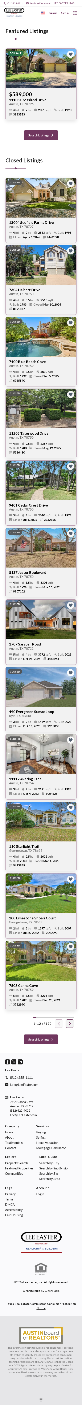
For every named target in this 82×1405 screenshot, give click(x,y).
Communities (14, 1173)
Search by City (49, 1163)
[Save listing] (70, 54)
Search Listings (38, 135)
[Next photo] (71, 68)
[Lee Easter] (41, 1242)
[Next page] (70, 1023)
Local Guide (48, 1157)
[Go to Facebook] (7, 1061)
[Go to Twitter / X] (13, 1061)
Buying (41, 1132)
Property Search (16, 1163)
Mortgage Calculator (51, 1148)
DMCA (10, 1204)
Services (42, 1126)
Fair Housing (14, 1215)
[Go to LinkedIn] (20, 1061)
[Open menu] (75, 13)
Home (9, 1132)
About (9, 1137)
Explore (10, 1157)
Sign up (53, 12)
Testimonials (14, 1142)
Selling (41, 1137)
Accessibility (14, 1210)
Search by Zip (48, 1173)
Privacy (10, 1194)
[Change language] (43, 13)
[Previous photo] (10, 68)
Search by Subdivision (54, 1168)
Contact (10, 1148)
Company (12, 1126)
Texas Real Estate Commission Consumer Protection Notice (41, 1306)
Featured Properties (19, 1168)
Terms (9, 1199)
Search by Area (49, 1179)
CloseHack (52, 1290)
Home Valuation (47, 1142)
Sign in (65, 12)
